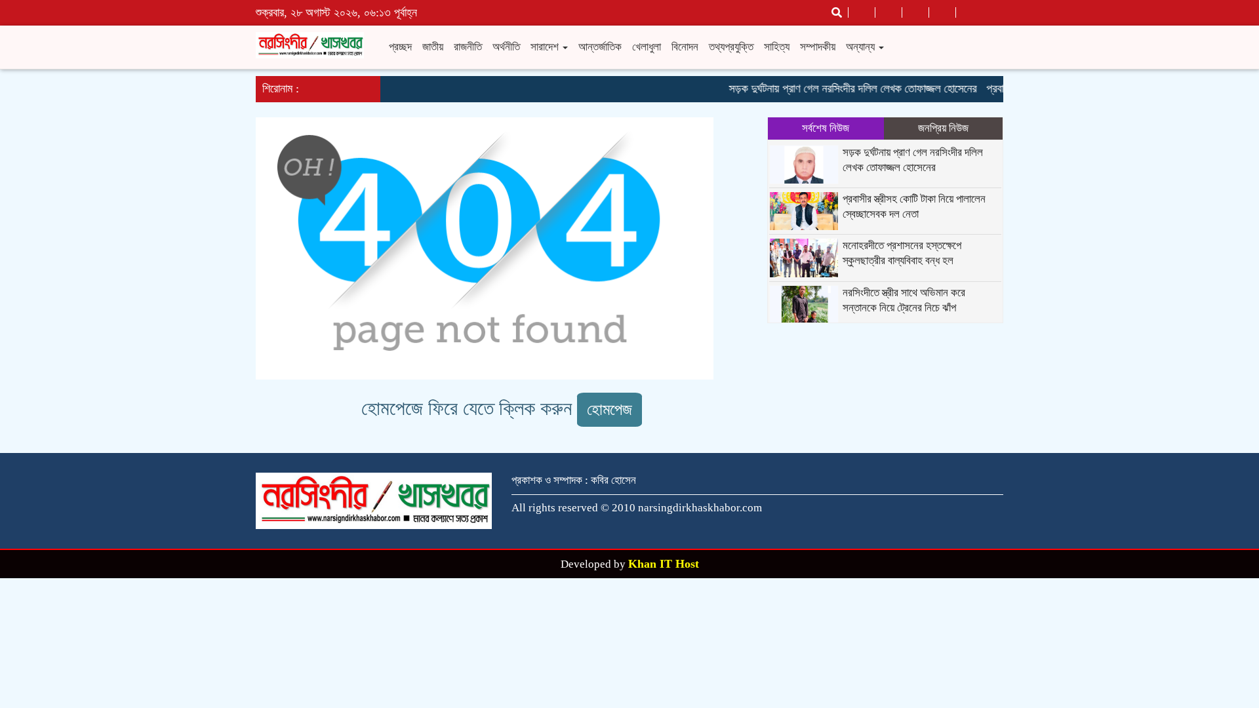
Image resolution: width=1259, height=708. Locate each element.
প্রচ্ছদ (400, 47)
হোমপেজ (609, 409)
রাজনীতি (468, 47)
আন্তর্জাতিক (600, 47)
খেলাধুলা (646, 47)
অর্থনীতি (506, 47)
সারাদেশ (545, 47)
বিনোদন (684, 47)
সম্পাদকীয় (817, 47)
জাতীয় (432, 47)
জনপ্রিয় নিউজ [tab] (943, 128)
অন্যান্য (861, 47)
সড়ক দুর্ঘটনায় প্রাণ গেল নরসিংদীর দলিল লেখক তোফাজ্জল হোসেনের (846, 88)
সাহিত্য (776, 47)
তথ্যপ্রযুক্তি (731, 47)
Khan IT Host (663, 563)
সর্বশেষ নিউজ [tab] (825, 128)
